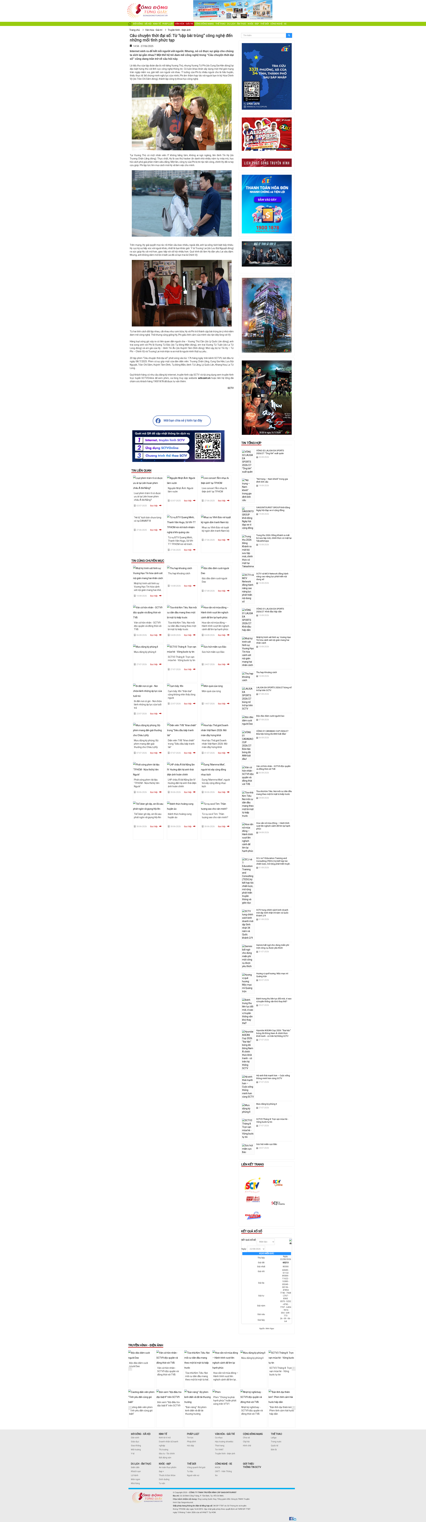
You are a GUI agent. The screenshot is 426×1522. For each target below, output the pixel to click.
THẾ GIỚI (191, 1463)
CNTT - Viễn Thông (223, 1471)
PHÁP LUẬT (193, 1434)
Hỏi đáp (190, 1445)
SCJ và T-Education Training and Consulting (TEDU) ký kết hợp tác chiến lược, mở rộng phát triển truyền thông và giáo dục (273, 862)
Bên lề (274, 1449)
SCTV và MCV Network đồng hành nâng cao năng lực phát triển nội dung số (272, 576)
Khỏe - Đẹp (253, 23)
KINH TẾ (163, 1434)
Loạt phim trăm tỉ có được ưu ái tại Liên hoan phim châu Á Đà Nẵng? (147, 496)
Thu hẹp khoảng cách (179, 573)
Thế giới (264, 23)
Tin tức (190, 1437)
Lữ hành (134, 1475)
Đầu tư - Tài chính (167, 1453)
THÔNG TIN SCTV (252, 1467)
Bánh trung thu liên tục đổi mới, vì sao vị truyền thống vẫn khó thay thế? (274, 1000)
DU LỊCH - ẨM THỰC (141, 1463)
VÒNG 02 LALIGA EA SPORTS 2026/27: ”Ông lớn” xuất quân (270, 452)
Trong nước (276, 1441)
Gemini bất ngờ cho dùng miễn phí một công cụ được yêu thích (272, 946)
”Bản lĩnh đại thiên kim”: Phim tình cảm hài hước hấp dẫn (253, 1410)
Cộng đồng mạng (204, 23)
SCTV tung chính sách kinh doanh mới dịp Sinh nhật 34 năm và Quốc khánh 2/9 (272, 913)
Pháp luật (167, 23)
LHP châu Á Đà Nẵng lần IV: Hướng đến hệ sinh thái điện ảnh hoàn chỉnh (182, 783)
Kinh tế (157, 23)
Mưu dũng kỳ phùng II (145, 652)
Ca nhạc (219, 1437)
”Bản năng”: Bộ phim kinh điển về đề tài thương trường (168, 1410)
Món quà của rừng (211, 691)
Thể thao (220, 23)
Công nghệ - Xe (278, 23)
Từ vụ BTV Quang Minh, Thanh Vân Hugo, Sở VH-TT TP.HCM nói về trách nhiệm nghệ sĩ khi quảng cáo (181, 544)
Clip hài (246, 1441)
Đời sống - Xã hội (142, 23)
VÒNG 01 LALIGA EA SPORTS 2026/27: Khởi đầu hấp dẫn (270, 610)
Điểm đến (135, 1467)
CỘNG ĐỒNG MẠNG (253, 1434)
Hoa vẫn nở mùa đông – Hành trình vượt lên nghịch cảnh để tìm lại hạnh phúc (215, 626)
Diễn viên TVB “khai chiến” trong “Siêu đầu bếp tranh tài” (181, 743)
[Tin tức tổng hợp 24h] (148, 3)
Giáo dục (135, 1441)
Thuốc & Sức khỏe (167, 1475)
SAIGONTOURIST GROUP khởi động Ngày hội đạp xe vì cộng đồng (273, 508)
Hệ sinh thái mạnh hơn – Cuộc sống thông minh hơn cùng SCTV (273, 1077)
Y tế (132, 1453)
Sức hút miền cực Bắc (213, 652)
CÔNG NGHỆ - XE (223, 1463)
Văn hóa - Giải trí (184, 23)
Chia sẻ (246, 1437)
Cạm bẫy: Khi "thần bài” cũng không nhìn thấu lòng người (181, 694)
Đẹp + (161, 1471)
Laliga (273, 1437)
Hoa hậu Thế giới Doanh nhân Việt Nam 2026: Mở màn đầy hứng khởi (214, 743)
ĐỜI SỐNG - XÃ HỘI (140, 1434)
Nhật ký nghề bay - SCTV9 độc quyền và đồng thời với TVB (224, 1410)
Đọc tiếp (153, 506)
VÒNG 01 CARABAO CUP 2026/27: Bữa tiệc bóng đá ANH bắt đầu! (272, 732)
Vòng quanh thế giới (196, 1467)
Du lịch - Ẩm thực (236, 23)
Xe (216, 1475)
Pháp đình (191, 1441)
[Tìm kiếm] (289, 35)
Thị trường (163, 1449)
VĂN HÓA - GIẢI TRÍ (225, 1434)
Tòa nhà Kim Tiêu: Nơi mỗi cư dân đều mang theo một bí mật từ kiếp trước (182, 626)
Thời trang (219, 1445)
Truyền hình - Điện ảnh (225, 1453)
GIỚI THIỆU (248, 1463)
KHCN (217, 1467)
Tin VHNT (219, 1449)
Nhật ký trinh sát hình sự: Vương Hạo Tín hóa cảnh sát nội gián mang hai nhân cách (273, 640)
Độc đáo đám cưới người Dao (270, 716)
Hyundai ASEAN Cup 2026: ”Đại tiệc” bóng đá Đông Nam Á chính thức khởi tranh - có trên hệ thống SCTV (273, 1033)
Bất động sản (165, 1457)
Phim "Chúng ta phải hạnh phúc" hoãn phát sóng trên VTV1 (196, 1400)
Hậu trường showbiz (224, 1441)
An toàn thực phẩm (167, 1467)
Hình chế (247, 1445)
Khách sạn (136, 1471)
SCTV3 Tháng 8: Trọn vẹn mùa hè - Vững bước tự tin (252, 1371)
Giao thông (136, 1445)
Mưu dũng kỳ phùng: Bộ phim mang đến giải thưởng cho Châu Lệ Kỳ (146, 743)
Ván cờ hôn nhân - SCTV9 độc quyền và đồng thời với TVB (147, 626)
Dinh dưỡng (164, 1479)
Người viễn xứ (193, 1475)
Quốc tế (274, 1445)
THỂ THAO (276, 1434)
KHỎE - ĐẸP (165, 1463)
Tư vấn (162, 1483)
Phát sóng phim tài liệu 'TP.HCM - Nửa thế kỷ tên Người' (146, 783)
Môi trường (136, 1449)
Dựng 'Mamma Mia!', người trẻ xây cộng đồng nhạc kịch (216, 783)
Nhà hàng (135, 1483)
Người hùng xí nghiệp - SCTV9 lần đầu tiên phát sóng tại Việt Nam (281, 1410)
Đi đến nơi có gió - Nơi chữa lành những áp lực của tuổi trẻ (148, 704)
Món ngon (135, 1479)
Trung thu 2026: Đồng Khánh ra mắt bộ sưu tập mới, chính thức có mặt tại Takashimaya (274, 538)
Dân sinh (135, 1437)
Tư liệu (190, 1471)
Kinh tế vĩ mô (165, 1437)
